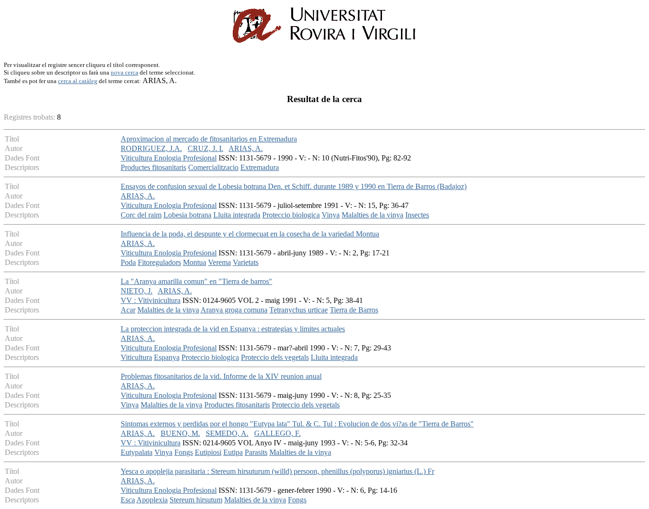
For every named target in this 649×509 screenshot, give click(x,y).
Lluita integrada (236, 215)
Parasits (256, 452)
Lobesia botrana (187, 215)
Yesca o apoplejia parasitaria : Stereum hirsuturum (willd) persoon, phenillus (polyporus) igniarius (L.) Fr (277, 471)
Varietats (245, 262)
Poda (128, 262)
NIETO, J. (137, 291)
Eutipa (233, 452)
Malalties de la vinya (372, 215)
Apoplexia (152, 500)
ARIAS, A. (246, 148)
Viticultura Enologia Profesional (169, 158)
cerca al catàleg (77, 81)
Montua (194, 262)
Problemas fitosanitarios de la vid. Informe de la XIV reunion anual (221, 376)
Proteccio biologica (291, 215)
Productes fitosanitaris (153, 167)
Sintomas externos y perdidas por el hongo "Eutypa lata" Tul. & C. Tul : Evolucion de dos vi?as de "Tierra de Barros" (297, 424)
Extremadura (259, 167)
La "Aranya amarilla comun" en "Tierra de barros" (196, 281)
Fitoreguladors (159, 262)
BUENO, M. (180, 433)
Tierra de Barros (354, 310)
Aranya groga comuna (233, 310)
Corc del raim (141, 215)
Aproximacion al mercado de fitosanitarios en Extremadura (209, 139)
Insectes (417, 215)
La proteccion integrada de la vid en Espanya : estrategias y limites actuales (233, 329)
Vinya (331, 215)
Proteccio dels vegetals (275, 357)
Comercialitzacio (213, 167)
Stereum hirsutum (196, 500)
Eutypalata (137, 452)
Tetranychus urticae (298, 310)
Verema (219, 262)
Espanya (167, 357)
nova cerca (124, 72)
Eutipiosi (208, 452)
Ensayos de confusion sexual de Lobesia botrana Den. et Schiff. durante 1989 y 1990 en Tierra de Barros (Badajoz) (294, 186)
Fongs (183, 452)
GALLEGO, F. (277, 433)
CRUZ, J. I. (205, 148)
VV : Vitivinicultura (151, 300)
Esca (128, 500)
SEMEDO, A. (227, 433)
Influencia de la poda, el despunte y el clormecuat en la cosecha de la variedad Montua (250, 234)
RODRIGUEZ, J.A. (151, 148)
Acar (128, 310)
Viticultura (136, 357)
